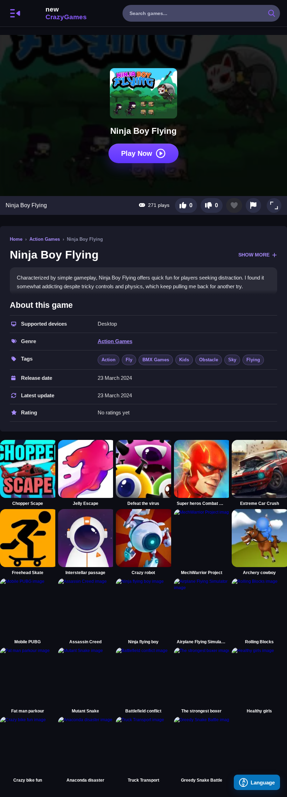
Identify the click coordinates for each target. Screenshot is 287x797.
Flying (253, 359)
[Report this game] (253, 205)
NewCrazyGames (57, 13)
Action (108, 359)
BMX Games (155, 359)
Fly (129, 359)
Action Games (44, 239)
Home (16, 239)
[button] (274, 205)
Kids (184, 359)
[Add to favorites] (234, 205)
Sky (232, 359)
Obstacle (208, 359)
